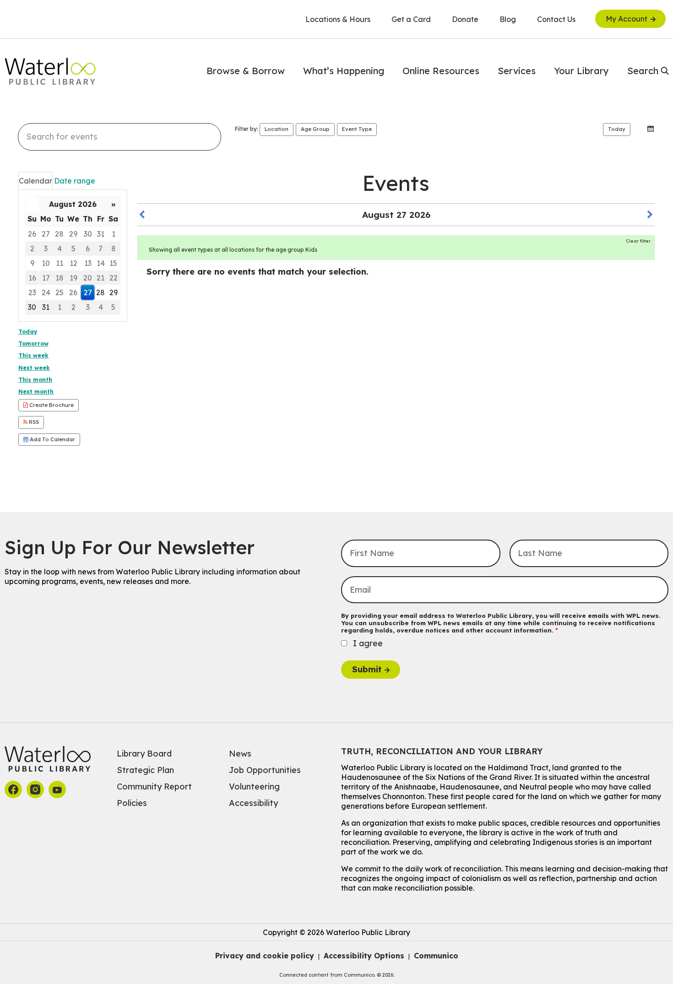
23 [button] (32, 292)
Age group (315, 129)
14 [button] (101, 263)
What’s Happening (343, 70)
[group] (72, 256)
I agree (368, 643)
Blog (507, 19)
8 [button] (113, 248)
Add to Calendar (51, 439)
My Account (626, 18)
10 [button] (46, 263)
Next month (36, 391)
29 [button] (73, 233)
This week (33, 355)
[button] (639, 128)
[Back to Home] (50, 71)
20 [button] (87, 277)
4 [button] (59, 248)
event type (357, 129)
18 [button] (59, 277)
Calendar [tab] (35, 180)
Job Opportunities (265, 770)
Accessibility (253, 803)
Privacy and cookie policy (264, 955)
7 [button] (100, 248)
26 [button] (32, 233)
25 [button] (59, 292)
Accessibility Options (364, 955)
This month (35, 379)
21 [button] (100, 277)
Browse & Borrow (245, 70)
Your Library (581, 70)
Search (642, 70)
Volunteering (254, 786)
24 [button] (46, 292)
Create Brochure (51, 405)
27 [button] (46, 233)
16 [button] (32, 277)
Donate (465, 19)
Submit (366, 669)
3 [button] (46, 248)
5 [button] (73, 248)
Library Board (144, 753)
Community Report (154, 786)
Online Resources (440, 70)
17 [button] (46, 277)
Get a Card (411, 19)
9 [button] (32, 263)
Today (616, 129)
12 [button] (73, 263)
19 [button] (73, 277)
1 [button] (113, 233)
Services (517, 70)
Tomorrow (33, 343)
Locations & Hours (337, 19)
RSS (33, 422)
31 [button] (100, 233)
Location (276, 129)
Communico (436, 955)
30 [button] (88, 233)
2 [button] (32, 248)
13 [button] (88, 263)
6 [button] (88, 248)
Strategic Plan (145, 770)
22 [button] (113, 277)
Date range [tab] (74, 180)
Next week (34, 367)
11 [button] (59, 263)
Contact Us (556, 19)
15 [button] (113, 263)
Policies (132, 803)
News (240, 753)
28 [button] (59, 233)
